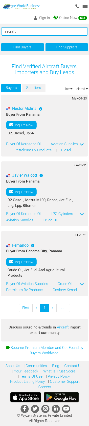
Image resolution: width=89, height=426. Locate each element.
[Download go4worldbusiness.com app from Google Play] (61, 397)
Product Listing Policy (27, 381)
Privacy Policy (58, 376)
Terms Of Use (31, 376)
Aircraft (63, 327)
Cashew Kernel (65, 290)
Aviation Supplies (64, 144)
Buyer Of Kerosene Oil (24, 144)
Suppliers (33, 87)
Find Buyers (22, 47)
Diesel (66, 150)
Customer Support (64, 381)
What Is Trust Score (58, 371)
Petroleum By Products (34, 150)
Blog (55, 366)
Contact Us (73, 366)
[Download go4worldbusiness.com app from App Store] (25, 397)
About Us (12, 366)
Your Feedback (25, 371)
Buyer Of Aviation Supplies (27, 284)
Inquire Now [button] (23, 125)
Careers (44, 387)
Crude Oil (50, 220)
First (25, 308)
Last (63, 308)
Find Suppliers (66, 47)
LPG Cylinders (62, 214)
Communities (35, 366)
